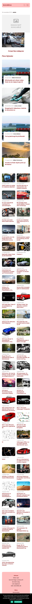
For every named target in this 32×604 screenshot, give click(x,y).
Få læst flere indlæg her (16, 51)
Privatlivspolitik (18, 601)
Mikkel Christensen (16, 77)
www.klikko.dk (17, 585)
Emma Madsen (16, 134)
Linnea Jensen (17, 105)
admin (14, 12)
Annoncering (16, 592)
